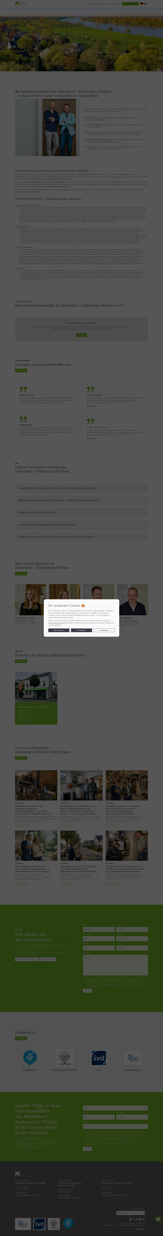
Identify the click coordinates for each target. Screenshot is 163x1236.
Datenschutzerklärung (56, 623)
